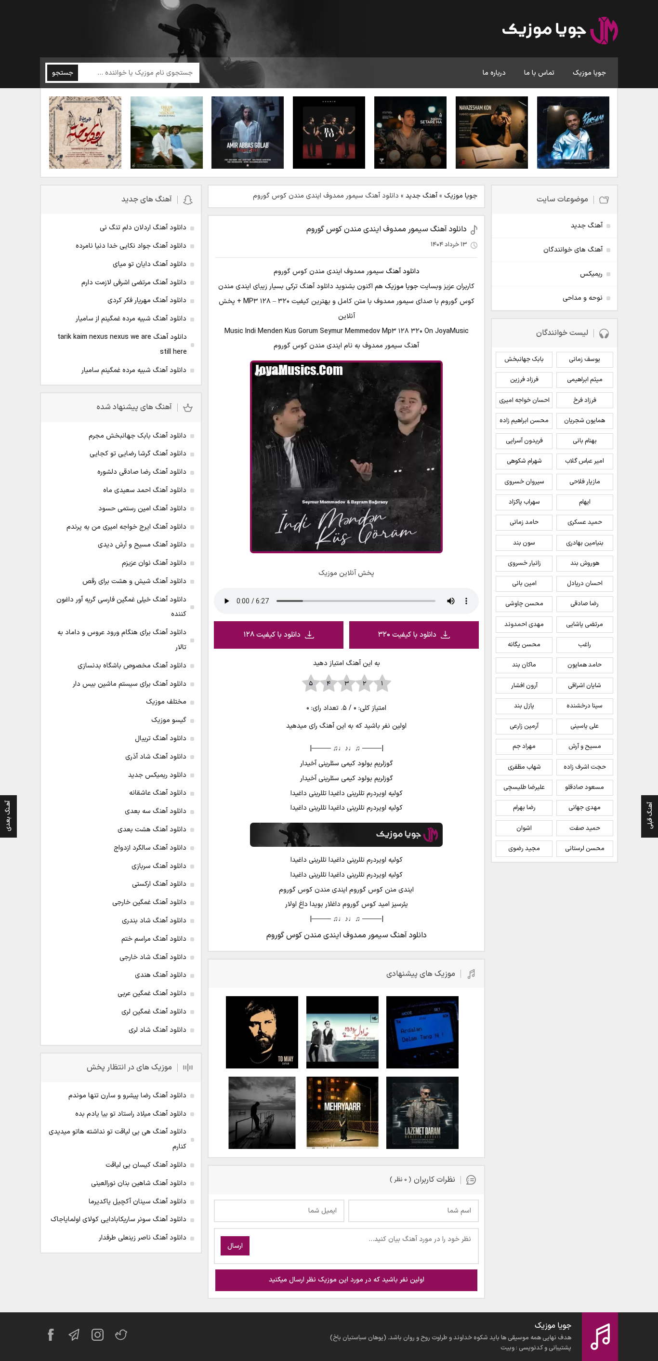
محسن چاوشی (524, 604)
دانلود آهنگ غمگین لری (153, 1012)
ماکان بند (524, 665)
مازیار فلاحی (584, 482)
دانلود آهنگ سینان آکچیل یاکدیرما (137, 1202)
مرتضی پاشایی (584, 624)
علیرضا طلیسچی (524, 787)
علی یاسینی (584, 726)
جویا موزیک (589, 73)
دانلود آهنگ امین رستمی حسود (142, 509)
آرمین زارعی (524, 726)
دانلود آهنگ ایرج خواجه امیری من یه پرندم (126, 527)
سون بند (524, 543)
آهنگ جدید (421, 196)
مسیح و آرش (584, 746)
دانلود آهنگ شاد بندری (154, 921)
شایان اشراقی (584, 686)
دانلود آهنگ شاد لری (157, 1030)
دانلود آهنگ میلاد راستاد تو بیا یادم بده (130, 1114)
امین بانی (524, 583)
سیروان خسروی (524, 482)
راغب (584, 645)
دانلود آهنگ (403, 272)
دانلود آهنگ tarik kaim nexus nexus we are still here (122, 344)
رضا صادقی (584, 604)
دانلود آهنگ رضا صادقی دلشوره (141, 472)
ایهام (585, 502)
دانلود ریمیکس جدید (157, 775)
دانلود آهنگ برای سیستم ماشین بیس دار (129, 684)
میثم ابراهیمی (585, 380)
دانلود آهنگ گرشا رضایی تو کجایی (138, 454)
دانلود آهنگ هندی (160, 975)
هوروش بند (584, 563)
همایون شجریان (584, 421)
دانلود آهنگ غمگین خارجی (149, 902)
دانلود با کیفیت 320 (407, 634)
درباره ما (494, 73)
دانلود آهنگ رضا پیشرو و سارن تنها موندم (127, 1096)
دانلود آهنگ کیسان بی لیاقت (145, 1165)
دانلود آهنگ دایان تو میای (149, 264)
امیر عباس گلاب (584, 461)
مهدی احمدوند (524, 624)
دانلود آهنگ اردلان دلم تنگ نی (143, 228)
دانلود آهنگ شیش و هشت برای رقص (134, 581)
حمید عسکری (584, 522)
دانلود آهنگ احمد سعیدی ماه (144, 490)
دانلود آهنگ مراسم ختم (153, 939)
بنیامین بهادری (585, 543)
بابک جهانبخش (524, 359)
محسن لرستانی (585, 849)
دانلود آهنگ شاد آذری (155, 757)
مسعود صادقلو (584, 787)
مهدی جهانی (584, 808)
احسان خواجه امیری (524, 400)
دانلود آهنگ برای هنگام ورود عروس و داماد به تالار (121, 640)
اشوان (524, 828)
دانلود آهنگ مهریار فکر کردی (146, 300)
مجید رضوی (524, 849)
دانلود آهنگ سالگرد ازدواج (150, 848)
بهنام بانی (585, 441)
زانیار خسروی (524, 563)
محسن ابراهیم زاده (524, 421)
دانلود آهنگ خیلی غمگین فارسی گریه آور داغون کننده (121, 607)
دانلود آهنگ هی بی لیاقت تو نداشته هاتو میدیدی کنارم (117, 1139)
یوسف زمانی (584, 359)
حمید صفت (584, 828)
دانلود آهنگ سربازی (159, 866)
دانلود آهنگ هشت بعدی (152, 830)
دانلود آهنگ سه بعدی (155, 811)
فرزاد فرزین (524, 380)
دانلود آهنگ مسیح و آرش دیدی (142, 545)
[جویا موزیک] (560, 32)
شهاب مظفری (524, 767)
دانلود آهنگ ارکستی (159, 884)
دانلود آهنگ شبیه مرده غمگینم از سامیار (131, 319)
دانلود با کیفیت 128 (272, 634)
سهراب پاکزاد (524, 502)
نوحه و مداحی (583, 298)
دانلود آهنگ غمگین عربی (152, 993)
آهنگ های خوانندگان (573, 250)
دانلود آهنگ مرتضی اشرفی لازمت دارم (133, 283)
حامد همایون (584, 665)
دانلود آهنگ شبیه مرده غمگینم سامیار (133, 370)
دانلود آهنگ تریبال (160, 739)
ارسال (235, 1246)
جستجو (62, 73)
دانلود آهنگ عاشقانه (157, 793)
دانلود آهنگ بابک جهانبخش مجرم (137, 436)
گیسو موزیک (168, 720)
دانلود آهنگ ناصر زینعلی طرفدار (142, 1238)
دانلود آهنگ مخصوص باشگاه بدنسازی (132, 666)
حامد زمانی (524, 522)
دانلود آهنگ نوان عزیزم (154, 563)
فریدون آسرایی (524, 441)
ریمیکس (591, 274)
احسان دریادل (585, 583)
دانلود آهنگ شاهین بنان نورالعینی (138, 1183)
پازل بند (524, 706)
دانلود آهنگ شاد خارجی (152, 957)
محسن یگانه (524, 645)
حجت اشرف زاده (585, 767)
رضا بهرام (524, 808)
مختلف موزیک (166, 702)
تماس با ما (539, 73)
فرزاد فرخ (584, 400)
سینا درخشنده (584, 706)
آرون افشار (524, 686)
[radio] (382, 684)
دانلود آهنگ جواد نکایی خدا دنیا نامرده (131, 246)
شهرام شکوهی (524, 461)
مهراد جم (524, 746)
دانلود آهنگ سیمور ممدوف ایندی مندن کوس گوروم (386, 229)
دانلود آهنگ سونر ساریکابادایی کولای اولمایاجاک (118, 1219)
